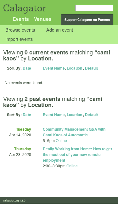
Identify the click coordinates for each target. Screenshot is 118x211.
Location (74, 68)
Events (21, 18)
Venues (43, 18)
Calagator (24, 8)
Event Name (54, 68)
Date (27, 68)
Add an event (59, 30)
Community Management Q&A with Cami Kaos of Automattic (74, 132)
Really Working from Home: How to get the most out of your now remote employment (77, 154)
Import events (19, 38)
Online (61, 140)
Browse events (20, 30)
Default (91, 68)
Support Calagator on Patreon (87, 19)
